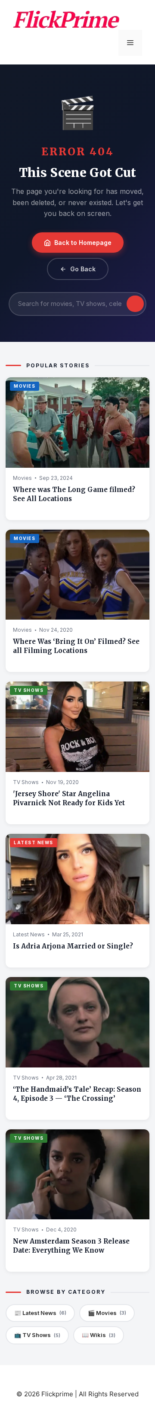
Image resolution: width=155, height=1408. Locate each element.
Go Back (83, 269)
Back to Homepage (83, 242)
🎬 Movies (107, 1312)
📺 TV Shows (37, 1334)
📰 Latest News (40, 1312)
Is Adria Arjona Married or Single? (73, 946)
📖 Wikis (98, 1334)
